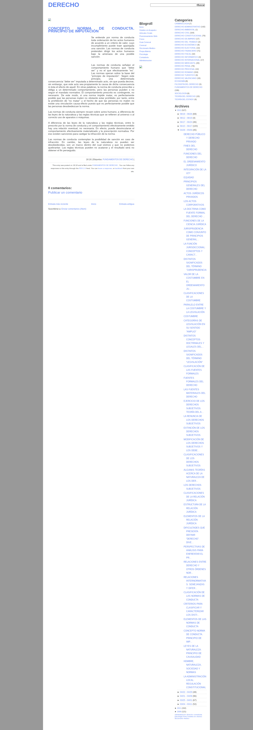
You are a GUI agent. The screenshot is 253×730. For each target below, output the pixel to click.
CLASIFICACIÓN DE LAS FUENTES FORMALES (194, 370)
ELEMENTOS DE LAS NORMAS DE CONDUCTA (195, 623)
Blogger (79, 722)
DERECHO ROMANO (184, 72)
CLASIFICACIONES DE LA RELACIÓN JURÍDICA (194, 497)
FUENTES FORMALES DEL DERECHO (194, 382)
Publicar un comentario (65, 192)
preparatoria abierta (124, 726)
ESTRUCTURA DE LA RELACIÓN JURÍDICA (195, 508)
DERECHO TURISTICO (185, 75)
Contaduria (144, 57)
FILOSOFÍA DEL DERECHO (187, 84)
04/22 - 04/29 (186, 692)
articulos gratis (198, 724)
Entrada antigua (126, 204)
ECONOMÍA (180, 81)
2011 (179, 708)
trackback (119, 168)
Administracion (145, 60)
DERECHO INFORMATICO (186, 57)
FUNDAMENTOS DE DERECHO (118, 159)
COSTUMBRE (191, 316)
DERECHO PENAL (183, 66)
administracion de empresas (147, 724)
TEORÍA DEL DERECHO (185, 96)
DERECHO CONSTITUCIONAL (188, 36)
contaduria (198, 715)
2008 (179, 712)
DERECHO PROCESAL (185, 69)
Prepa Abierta (145, 51)
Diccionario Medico (147, 48)
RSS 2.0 (82, 168)
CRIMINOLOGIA (182, 24)
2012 (179, 110)
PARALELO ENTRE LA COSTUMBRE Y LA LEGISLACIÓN (195, 308)
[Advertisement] (69, 57)
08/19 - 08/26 (186, 114)
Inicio (93, 204)
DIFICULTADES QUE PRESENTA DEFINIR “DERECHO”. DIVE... (194, 535)
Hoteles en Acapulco (147, 30)
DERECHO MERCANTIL (185, 63)
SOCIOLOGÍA (181, 93)
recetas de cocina (198, 726)
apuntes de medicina (175, 726)
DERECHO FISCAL (183, 54)
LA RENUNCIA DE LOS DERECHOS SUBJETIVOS (194, 420)
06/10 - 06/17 (186, 126)
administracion (180, 715)
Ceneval (142, 45)
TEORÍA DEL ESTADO (184, 99)
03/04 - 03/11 (186, 704)
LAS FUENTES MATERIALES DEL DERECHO (194, 393)
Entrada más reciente (58, 204)
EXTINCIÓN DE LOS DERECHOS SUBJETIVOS (194, 432)
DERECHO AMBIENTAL (185, 30)
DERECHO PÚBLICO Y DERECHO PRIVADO (194, 138)
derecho (190, 715)
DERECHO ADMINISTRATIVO (188, 27)
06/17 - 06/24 (186, 122)
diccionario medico (182, 718)
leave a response (105, 168)
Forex (141, 39)
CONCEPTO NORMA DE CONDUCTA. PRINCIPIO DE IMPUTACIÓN (91, 29)
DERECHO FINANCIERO (186, 51)
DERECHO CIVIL (182, 33)
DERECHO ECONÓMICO (186, 45)
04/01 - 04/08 (186, 696)
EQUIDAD (189, 177)
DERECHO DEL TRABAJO (186, 42)
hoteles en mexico (195, 716)
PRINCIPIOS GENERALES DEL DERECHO (194, 185)
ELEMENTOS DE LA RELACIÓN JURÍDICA (194, 520)
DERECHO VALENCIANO (186, 78)
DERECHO (63, 4)
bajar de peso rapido (141, 726)
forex (141, 27)
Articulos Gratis (145, 33)
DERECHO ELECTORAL (185, 48)
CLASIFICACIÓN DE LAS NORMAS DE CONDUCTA (194, 596)
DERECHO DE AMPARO (185, 39)
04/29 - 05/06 (186, 130)
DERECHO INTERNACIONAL (188, 60)
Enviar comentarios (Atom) (73, 209)
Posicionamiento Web (148, 36)
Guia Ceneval (145, 42)
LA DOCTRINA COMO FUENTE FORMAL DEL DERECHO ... (195, 213)
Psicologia (143, 54)
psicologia (179, 716)
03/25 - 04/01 (186, 700)
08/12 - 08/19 (186, 118)
